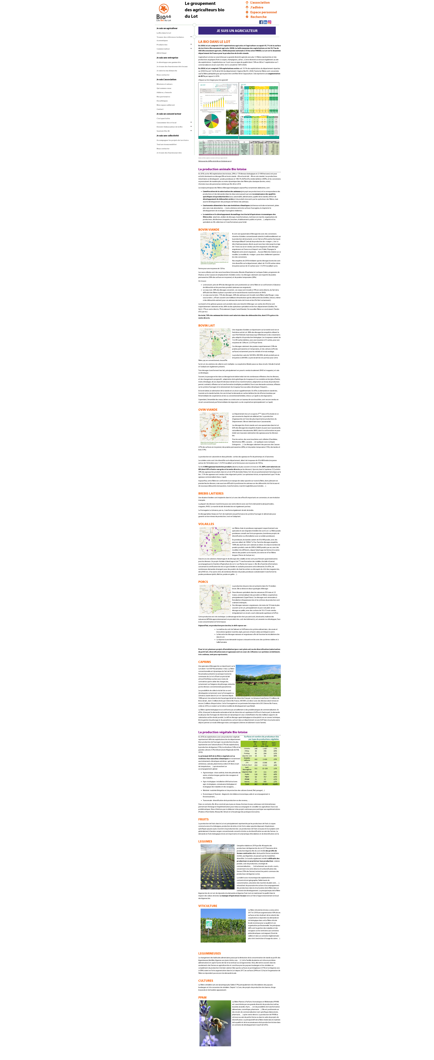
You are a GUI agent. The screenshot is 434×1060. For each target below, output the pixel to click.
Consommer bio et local (166, 122)
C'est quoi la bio (163, 118)
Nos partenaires (163, 96)
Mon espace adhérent (166, 105)
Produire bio (162, 44)
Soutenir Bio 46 (163, 131)
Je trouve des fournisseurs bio (169, 153)
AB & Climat (161, 53)
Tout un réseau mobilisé (167, 144)
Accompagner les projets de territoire (173, 140)
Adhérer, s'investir (164, 92)
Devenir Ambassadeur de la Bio (170, 127)
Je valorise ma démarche (167, 70)
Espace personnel (263, 12)
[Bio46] (162, 11)
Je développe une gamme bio (169, 62)
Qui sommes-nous (164, 88)
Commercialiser (163, 49)
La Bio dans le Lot (164, 33)
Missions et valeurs (164, 84)
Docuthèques (162, 101)
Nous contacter (163, 75)
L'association (260, 2)
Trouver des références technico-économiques (170, 39)
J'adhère (256, 7)
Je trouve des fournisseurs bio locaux (172, 66)
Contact (160, 109)
